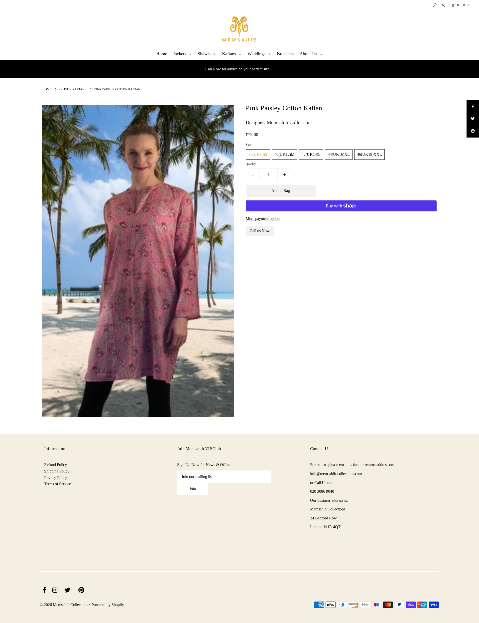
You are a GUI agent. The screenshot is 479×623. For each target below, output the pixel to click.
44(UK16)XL (339, 154)
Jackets (180, 53)
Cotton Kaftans (72, 89)
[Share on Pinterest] (473, 131)
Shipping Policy (56, 471)
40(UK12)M (284, 154)
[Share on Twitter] (473, 119)
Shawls (205, 53)
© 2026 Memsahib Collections (64, 605)
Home (161, 53)
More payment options (263, 218)
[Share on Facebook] (473, 106)
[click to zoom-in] (225, 113)
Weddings (257, 53)
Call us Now (260, 231)
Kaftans (229, 53)
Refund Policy (55, 465)
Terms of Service (57, 484)
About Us (309, 53)
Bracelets (285, 53)
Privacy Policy (55, 477)
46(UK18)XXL (369, 154)
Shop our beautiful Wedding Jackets (242, 69)
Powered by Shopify (108, 605)
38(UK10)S (257, 154)
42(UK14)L (311, 154)
